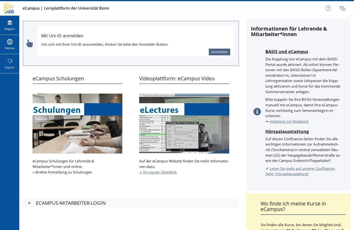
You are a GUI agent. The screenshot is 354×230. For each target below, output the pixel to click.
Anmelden (219, 52)
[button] (131, 203)
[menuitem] (343, 8)
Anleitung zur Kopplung (288, 121)
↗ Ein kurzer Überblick (158, 172)
